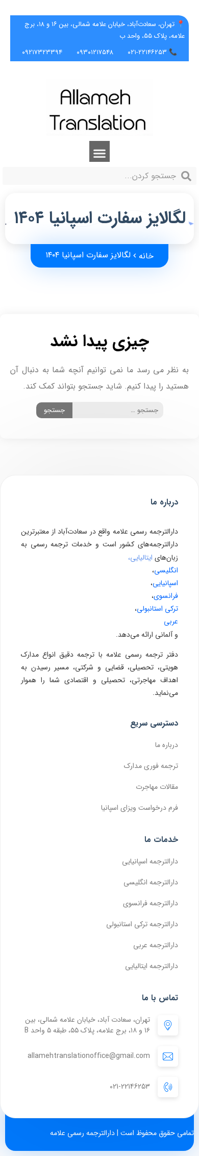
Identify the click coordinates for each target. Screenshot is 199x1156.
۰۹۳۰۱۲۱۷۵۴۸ (95, 52)
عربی (171, 621)
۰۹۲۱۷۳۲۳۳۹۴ (42, 52)
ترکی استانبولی (157, 608)
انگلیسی (166, 570)
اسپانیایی (165, 583)
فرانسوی (166, 595)
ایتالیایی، (140, 557)
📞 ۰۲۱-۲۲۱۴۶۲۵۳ (152, 52)
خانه (146, 256)
